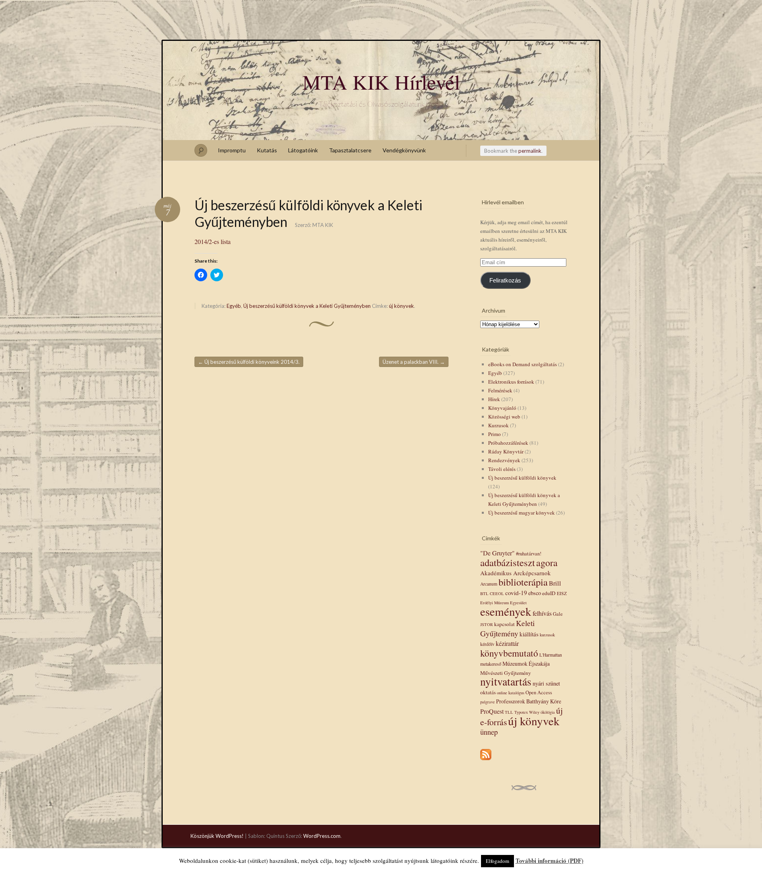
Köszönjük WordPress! (217, 836)
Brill (555, 583)
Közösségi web (504, 416)
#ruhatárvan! (528, 553)
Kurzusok (498, 425)
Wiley (534, 712)
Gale (558, 614)
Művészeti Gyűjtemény (505, 672)
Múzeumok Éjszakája (526, 663)
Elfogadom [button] (497, 860)
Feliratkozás (505, 280)
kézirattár (507, 643)
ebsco (534, 593)
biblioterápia (523, 581)
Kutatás (267, 150)
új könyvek (401, 306)
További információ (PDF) (549, 860)
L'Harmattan (550, 655)
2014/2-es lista (212, 241)
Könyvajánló (502, 407)
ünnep (489, 732)
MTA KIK (322, 225)
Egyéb (234, 306)
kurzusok (547, 635)
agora (547, 562)
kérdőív (487, 644)
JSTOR (486, 624)
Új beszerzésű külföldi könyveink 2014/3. (249, 362)
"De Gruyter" (497, 553)
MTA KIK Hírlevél (381, 82)
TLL (509, 712)
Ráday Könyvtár (505, 451)
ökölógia (548, 712)
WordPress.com (322, 836)
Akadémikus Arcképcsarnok (515, 573)
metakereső (490, 664)
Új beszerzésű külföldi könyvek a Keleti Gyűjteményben (307, 306)
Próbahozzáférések (508, 442)
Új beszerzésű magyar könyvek (521, 512)
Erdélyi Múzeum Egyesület (503, 602)
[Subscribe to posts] (485, 760)
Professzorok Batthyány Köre (528, 701)
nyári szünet (546, 683)
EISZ (562, 593)
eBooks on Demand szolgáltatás (522, 364)
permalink (529, 151)
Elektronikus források (511, 381)
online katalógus (510, 692)
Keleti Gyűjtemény (507, 628)
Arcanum (488, 584)
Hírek (494, 399)
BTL (484, 593)
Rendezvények (504, 460)
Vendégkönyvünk (404, 150)
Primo (494, 434)
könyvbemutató (509, 653)
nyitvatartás (505, 681)
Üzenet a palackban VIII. (414, 362)
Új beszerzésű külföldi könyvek (522, 477)
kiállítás (529, 634)
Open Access (538, 692)
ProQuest (492, 711)
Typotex (521, 712)
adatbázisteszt (507, 562)
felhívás (542, 613)
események (505, 611)
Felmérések (500, 390)
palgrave (487, 702)
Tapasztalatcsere (350, 150)
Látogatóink (303, 150)
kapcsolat (504, 624)
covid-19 (516, 593)
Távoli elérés (502, 468)
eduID (549, 593)
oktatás (488, 692)
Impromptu (232, 150)
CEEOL (497, 593)
